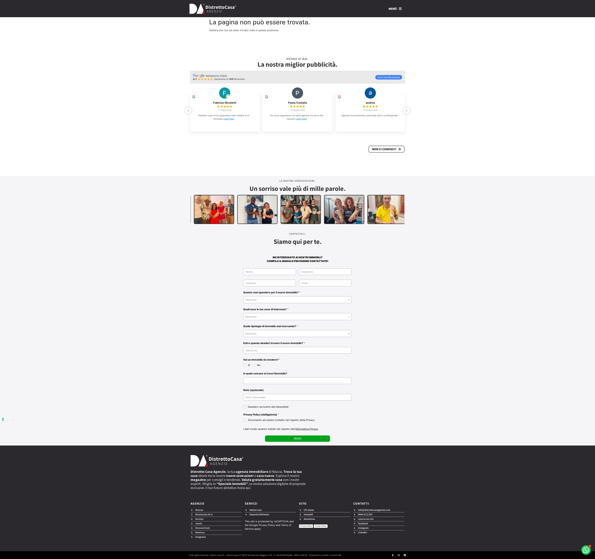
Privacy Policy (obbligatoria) (261, 414)
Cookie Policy (320, 526)
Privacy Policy (267, 525)
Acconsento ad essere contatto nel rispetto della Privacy (281, 419)
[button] (407, 110)
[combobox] (297, 299)
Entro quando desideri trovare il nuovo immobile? (274, 343)
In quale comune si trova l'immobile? (265, 373)
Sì (249, 365)
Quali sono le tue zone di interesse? (266, 309)
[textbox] (296, 316)
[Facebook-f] (393, 555)
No (258, 365)
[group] (225, 112)
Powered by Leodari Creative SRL (325, 555)
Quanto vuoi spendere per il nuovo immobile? (271, 292)
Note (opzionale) (253, 390)
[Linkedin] (405, 555)
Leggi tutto (234, 119)
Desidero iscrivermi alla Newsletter (268, 406)
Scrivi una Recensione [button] (389, 77)
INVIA (297, 438)
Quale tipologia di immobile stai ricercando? (270, 326)
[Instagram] (399, 555)
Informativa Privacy (306, 428)
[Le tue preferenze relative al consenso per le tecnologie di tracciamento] (3, 419)
